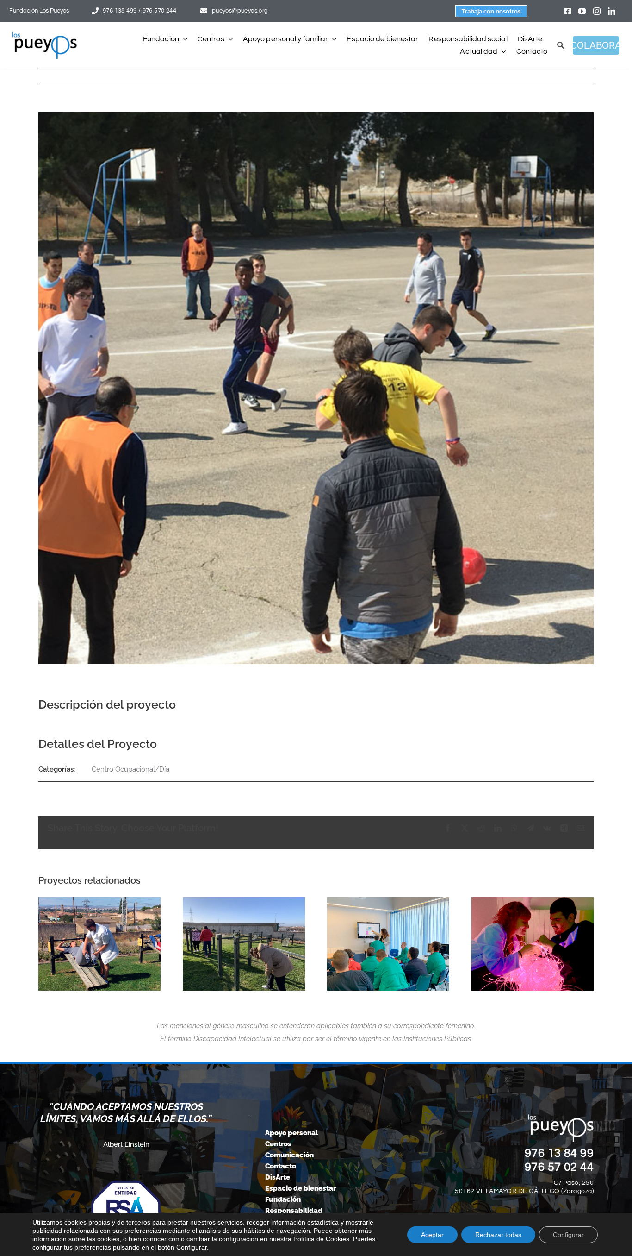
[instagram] (597, 11)
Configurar (568, 1234)
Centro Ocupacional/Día (130, 769)
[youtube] (582, 11)
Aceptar (432, 1234)
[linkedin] (611, 11)
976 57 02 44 (559, 1167)
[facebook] (567, 11)
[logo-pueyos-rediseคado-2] (44, 35)
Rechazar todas (498, 1234)
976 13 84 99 (559, 1153)
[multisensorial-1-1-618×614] (532, 944)
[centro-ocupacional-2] (244, 944)
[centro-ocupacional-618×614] (388, 944)
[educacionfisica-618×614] (99, 944)
